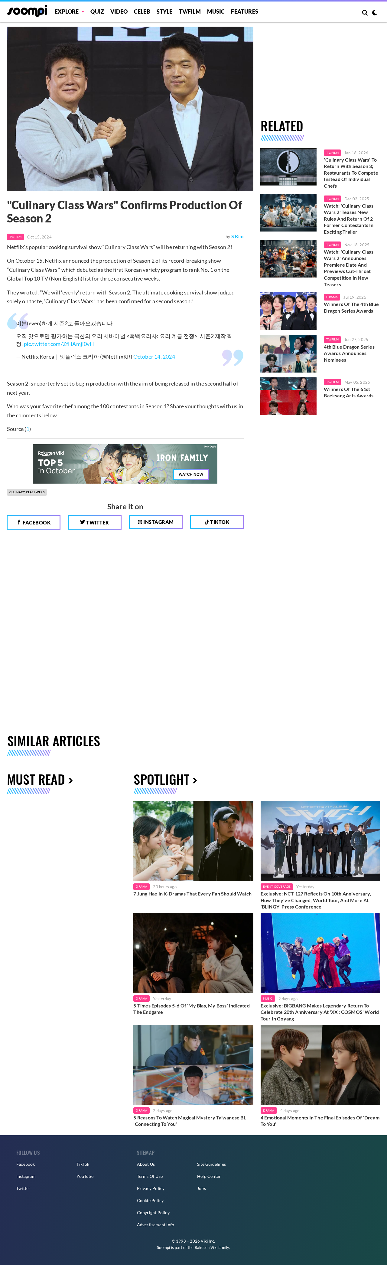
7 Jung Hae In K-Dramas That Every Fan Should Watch (192, 893)
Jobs (201, 1188)
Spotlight (161, 778)
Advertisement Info (155, 1224)
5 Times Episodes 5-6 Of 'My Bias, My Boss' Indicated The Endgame (191, 1009)
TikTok (82, 1164)
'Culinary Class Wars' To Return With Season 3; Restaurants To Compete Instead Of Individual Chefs (351, 173)
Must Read (36, 778)
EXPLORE (67, 11)
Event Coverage (277, 886)
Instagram (158, 522)
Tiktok (219, 522)
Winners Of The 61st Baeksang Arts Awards (348, 392)
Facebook (36, 522)
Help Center (209, 1176)
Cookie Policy (150, 1200)
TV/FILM (189, 11)
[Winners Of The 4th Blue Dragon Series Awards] (288, 311)
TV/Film (15, 236)
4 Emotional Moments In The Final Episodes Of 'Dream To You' (320, 1121)
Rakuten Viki (206, 1247)
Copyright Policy (153, 1212)
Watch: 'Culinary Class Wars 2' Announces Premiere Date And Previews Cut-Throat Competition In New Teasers (348, 268)
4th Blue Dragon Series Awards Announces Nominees (349, 353)
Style (165, 11)
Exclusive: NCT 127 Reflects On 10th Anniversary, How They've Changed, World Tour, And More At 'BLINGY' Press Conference (316, 900)
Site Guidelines (211, 1164)
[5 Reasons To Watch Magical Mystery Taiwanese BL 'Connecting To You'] (193, 1065)
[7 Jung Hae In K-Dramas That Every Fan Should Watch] (193, 841)
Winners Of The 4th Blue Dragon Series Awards (351, 307)
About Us (146, 1164)
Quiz (97, 11)
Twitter (97, 522)
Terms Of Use (150, 1176)
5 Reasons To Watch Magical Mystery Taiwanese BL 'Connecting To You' (189, 1121)
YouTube (84, 1176)
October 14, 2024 (154, 356)
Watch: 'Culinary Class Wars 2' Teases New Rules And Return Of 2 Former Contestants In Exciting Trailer (348, 219)
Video (119, 11)
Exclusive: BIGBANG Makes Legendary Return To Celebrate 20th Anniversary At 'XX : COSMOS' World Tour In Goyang (320, 1012)
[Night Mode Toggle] (375, 13)
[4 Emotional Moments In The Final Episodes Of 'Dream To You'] (320, 1065)
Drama (332, 297)
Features (244, 11)
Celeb (142, 11)
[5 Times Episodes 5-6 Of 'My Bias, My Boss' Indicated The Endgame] (193, 953)
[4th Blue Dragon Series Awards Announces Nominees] (288, 353)
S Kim (237, 236)
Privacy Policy (151, 1188)
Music (216, 11)
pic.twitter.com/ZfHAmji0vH (59, 343)
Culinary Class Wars (26, 492)
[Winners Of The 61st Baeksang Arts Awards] (288, 396)
